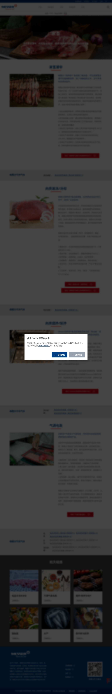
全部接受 (61, 354)
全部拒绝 (78, 354)
